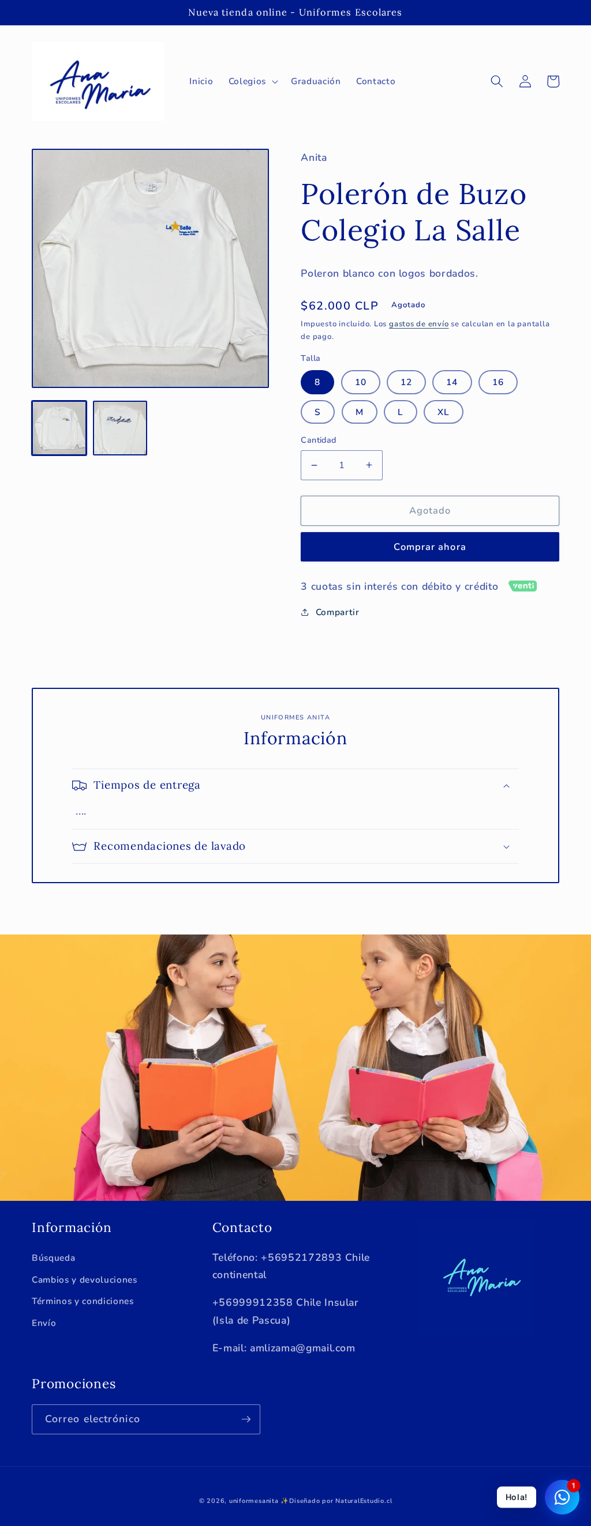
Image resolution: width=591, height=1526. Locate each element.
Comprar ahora (430, 546)
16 (498, 382)
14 (452, 382)
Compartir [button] (337, 612)
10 (360, 382)
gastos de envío (419, 324)
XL (443, 412)
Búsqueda (53, 1258)
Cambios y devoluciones (84, 1279)
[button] (252, 81)
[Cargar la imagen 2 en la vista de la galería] (120, 428)
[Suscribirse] (246, 1419)
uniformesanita (254, 1501)
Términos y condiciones (83, 1301)
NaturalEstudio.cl (363, 1501)
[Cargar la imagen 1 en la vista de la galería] (59, 428)
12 (406, 382)
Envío (44, 1323)
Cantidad (318, 440)
